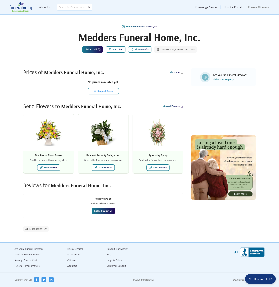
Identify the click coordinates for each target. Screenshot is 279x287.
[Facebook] (36, 279)
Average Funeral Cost (26, 260)
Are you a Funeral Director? (29, 248)
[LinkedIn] (51, 279)
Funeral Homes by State (27, 265)
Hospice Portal (233, 7)
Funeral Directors (258, 7)
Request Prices (105, 91)
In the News (73, 254)
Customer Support (116, 265)
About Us (45, 7)
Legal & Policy (114, 260)
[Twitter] (43, 279)
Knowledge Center (206, 7)
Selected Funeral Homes (27, 254)
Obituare (71, 260)
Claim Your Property (223, 79)
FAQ (109, 254)
